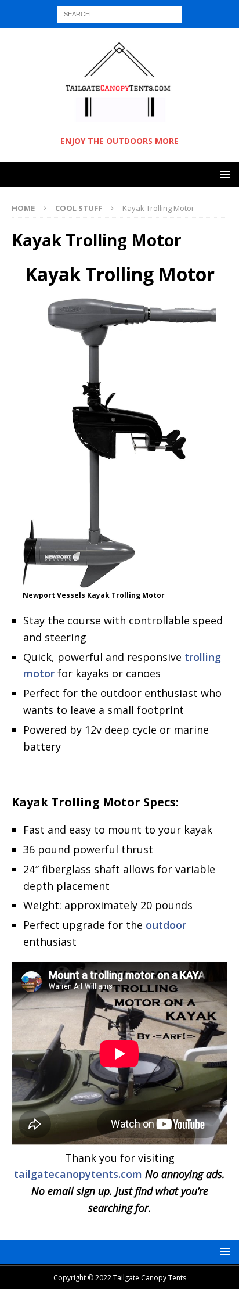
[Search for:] (119, 13)
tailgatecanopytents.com (78, 1174)
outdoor (166, 925)
